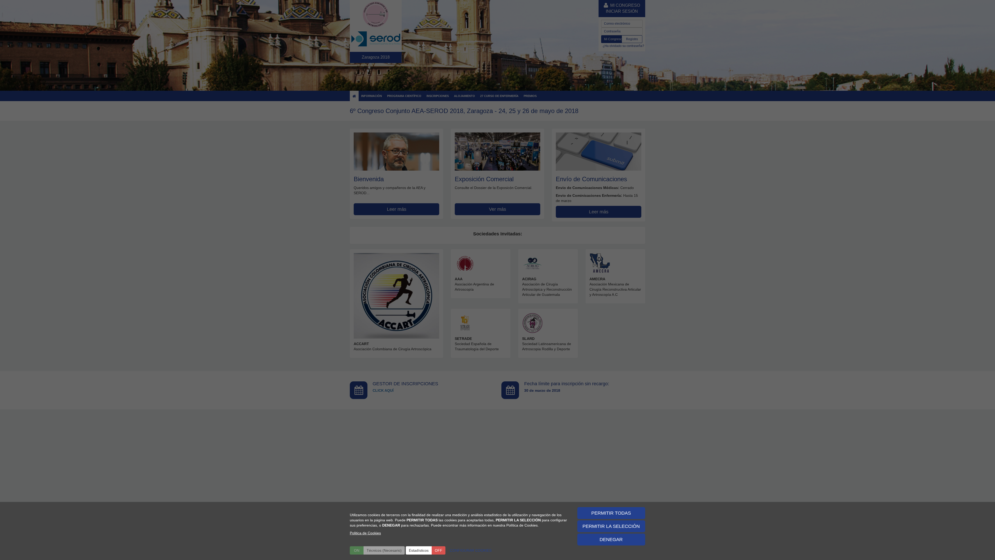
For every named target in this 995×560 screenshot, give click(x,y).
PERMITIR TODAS (611, 513)
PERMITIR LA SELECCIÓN (611, 526)
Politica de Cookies (365, 533)
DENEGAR (611, 539)
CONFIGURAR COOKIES (471, 550)
